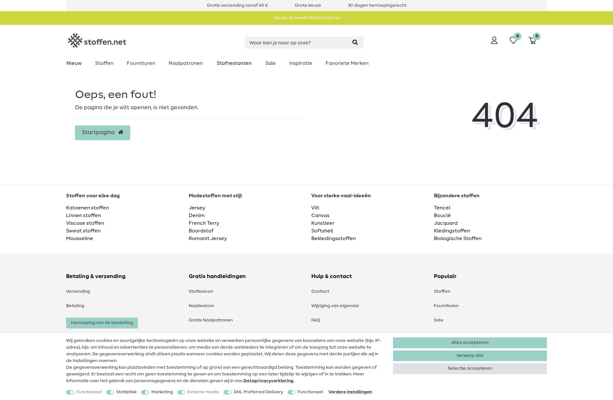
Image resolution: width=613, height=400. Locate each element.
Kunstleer (323, 223)
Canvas (320, 215)
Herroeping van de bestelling (102, 323)
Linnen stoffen (83, 215)
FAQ (315, 320)
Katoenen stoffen (87, 207)
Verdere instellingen (350, 392)
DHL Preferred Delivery (258, 392)
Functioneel (89, 392)
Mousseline (79, 238)
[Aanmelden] (494, 40)
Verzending (78, 291)
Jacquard (446, 223)
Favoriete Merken (347, 63)
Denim (197, 215)
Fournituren (141, 63)
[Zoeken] (355, 43)
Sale (270, 63)
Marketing (162, 392)
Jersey (197, 207)
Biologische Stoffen (457, 238)
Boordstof (201, 230)
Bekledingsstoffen (333, 238)
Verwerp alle (470, 355)
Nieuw (74, 63)
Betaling (75, 306)
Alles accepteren (469, 342)
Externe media (203, 392)
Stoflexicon (201, 291)
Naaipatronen (186, 63)
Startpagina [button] (99, 132)
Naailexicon (201, 306)
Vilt (315, 207)
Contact (320, 291)
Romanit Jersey (208, 238)
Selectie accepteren (470, 368)
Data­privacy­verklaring (268, 381)
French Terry (204, 223)
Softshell (322, 230)
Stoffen (104, 63)
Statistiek (126, 392)
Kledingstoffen (452, 230)
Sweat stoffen (83, 230)
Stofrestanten (234, 63)
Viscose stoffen (85, 223)
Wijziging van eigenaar (335, 306)
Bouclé (442, 215)
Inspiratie (300, 63)
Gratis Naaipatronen (211, 320)
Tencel (442, 207)
